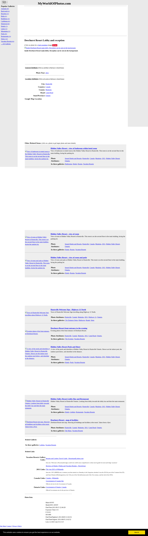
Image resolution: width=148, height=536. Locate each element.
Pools (71, 362)
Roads (88, 320)
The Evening (69, 339)
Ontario (48, 95)
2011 (47, 73)
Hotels (75, 164)
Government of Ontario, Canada (56, 487)
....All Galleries (6, 44)
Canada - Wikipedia (52, 478)
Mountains (5, 31)
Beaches (5, 14)
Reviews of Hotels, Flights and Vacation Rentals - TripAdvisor (66, 466)
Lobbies (72, 412)
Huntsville (49, 84)
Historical (5, 24)
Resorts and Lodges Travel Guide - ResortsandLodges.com (64, 458)
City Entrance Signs (71, 320)
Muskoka (49, 90)
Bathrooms (68, 164)
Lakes (4, 29)
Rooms (80, 164)
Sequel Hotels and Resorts (73, 158)
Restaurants (79, 412)
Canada (48, 87)
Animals (5, 9)
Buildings (5, 19)
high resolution (43, 45)
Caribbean (5, 21)
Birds (4, 16)
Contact (8, 526)
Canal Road (49, 93)
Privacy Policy (17, 526)
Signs (92, 320)
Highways (82, 320)
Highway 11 (92, 317)
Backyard (5, 11)
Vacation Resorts (88, 164)
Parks (4, 34)
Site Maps (68, 431)
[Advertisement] (75, 21)
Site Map (3, 526)
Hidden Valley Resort (113, 158)
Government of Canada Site (55, 481)
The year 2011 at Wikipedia (54, 469)
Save (55, 45)
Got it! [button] (137, 532)
